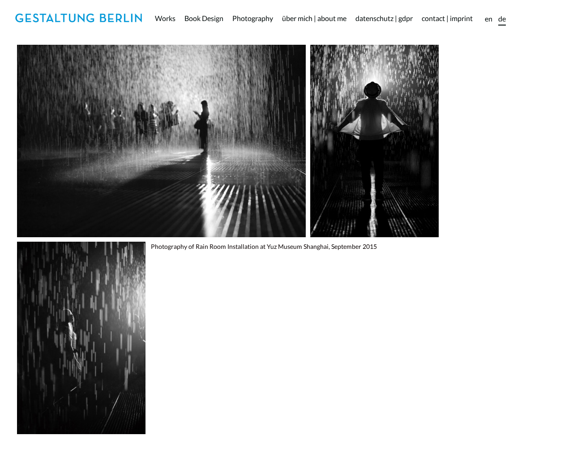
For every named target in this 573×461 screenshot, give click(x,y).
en (488, 18)
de (502, 18)
